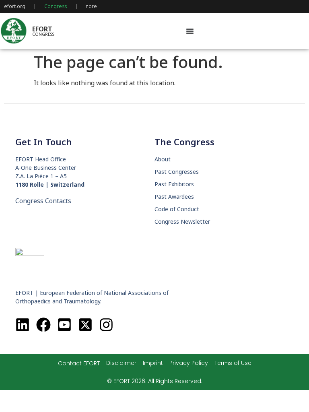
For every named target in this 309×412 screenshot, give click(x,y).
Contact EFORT (79, 363)
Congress (55, 6)
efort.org (14, 6)
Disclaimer (121, 363)
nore (91, 6)
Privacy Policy (188, 363)
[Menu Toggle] (190, 31)
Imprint (153, 363)
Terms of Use (232, 363)
